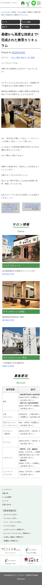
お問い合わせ (6, 504)
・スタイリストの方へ (9, 514)
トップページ (6, 489)
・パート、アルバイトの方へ (12, 522)
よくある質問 (6, 497)
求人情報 (31, 57)
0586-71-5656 (8, 366)
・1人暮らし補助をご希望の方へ (13, 537)
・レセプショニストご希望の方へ (13, 529)
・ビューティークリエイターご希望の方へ (16, 533)
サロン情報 (15, 57)
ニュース (5, 501)
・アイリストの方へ (9, 526)
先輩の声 (5, 493)
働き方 (23, 57)
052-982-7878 (8, 320)
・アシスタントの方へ (9, 518)
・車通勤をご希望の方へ (10, 541)
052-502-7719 (8, 274)
